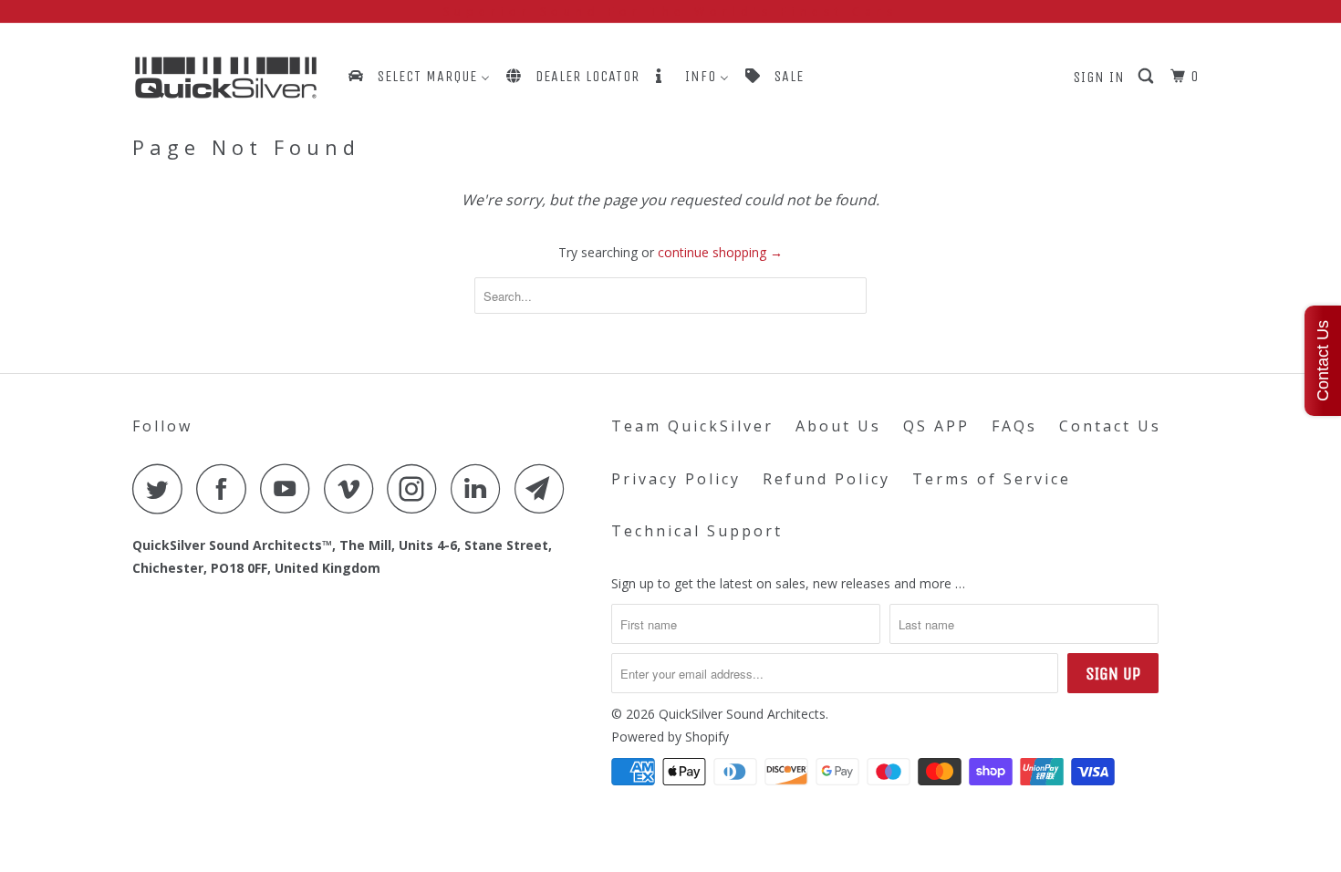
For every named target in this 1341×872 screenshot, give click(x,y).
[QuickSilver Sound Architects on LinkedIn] (481, 488)
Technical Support (697, 531)
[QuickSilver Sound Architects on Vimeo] (353, 488)
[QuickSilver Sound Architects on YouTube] (290, 488)
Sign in (1099, 77)
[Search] (1147, 76)
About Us (838, 426)
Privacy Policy (676, 479)
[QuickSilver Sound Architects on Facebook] (226, 488)
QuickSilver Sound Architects (742, 713)
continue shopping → (720, 252)
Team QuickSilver (692, 426)
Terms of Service (991, 479)
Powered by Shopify (670, 736)
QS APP (936, 426)
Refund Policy (826, 479)
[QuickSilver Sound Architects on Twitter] (162, 488)
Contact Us (1110, 426)
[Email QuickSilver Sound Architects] (545, 488)
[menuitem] (417, 76)
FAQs (1014, 426)
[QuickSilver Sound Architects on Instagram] (417, 488)
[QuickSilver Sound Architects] (225, 78)
